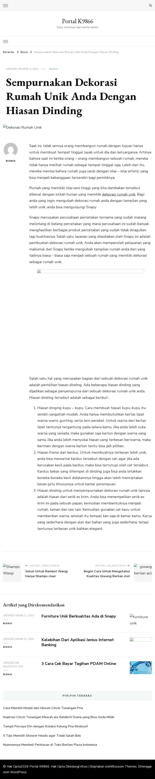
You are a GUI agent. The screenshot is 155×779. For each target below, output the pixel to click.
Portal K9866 (77, 21)
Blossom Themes (124, 766)
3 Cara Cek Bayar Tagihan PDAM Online (78, 663)
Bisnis (53, 69)
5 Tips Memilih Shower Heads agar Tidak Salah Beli (42, 735)
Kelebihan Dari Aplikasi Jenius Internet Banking (77, 642)
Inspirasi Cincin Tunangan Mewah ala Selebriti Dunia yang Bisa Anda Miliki (58, 717)
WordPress (18, 772)
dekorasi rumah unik (118, 194)
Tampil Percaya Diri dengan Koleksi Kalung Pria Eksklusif (45, 726)
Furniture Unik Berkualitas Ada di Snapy (78, 616)
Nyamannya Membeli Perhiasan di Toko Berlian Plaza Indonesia (50, 745)
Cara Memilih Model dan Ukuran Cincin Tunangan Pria (43, 708)
